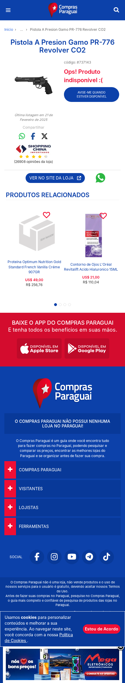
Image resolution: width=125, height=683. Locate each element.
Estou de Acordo (101, 628)
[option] (33, 84)
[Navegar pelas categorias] (8, 10)
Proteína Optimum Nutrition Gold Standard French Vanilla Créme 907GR (34, 267)
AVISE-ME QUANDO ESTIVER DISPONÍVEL (92, 94)
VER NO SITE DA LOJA (53, 177)
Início (8, 29)
